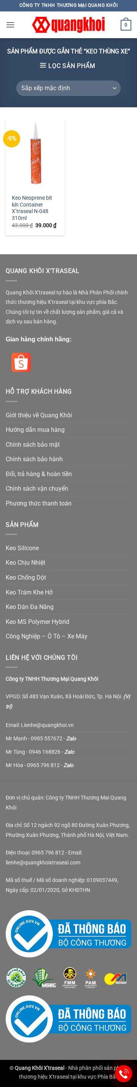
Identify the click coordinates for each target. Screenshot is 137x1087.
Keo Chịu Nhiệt (25, 562)
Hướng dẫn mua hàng (35, 429)
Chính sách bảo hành (34, 459)
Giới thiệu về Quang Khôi (39, 415)
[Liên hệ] (123, 1073)
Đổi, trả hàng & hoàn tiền (39, 474)
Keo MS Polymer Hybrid (37, 621)
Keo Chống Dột (26, 577)
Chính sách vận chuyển (37, 488)
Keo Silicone (22, 548)
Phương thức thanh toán (39, 503)
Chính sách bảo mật (33, 444)
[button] (10, 24)
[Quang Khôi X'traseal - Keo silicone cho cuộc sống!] (68, 24)
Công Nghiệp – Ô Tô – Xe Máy (47, 636)
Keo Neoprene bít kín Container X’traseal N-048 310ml (32, 208)
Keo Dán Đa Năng (30, 607)
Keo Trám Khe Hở (29, 592)
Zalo (71, 738)
